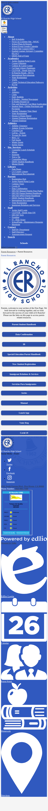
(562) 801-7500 (21, 489)
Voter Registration (19, 77)
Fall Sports (16, 140)
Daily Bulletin (18, 97)
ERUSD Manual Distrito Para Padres (27, 191)
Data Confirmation (19, 188)
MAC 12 (15, 138)
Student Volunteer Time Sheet (24, 111)
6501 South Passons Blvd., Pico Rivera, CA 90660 (22, 486)
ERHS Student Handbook (23, 162)
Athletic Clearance (19, 126)
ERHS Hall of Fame (20, 56)
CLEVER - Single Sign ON (23, 213)
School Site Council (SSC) (23, 49)
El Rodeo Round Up (20, 102)
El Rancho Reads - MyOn (23, 73)
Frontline (15, 217)
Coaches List (17, 130)
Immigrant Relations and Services (26, 205)
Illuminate (16, 224)
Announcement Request (22, 234)
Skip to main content (9, 2)
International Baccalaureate (23, 75)
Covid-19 (16, 186)
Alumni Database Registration (24, 118)
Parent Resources (8, 252)
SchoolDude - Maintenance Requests (27, 222)
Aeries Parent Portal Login (23, 181)
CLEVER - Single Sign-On (23, 70)
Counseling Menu (19, 159)
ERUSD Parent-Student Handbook (26, 193)
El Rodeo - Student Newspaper (25, 99)
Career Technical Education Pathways (28, 82)
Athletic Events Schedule (22, 128)
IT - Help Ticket (18, 220)
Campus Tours (18, 184)
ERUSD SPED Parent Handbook (26, 196)
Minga (14, 152)
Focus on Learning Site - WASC (25, 42)
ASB (14, 90)
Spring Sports (17, 145)
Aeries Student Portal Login (23, 61)
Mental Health (18, 164)
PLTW (14, 85)
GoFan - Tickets (18, 133)
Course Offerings (19, 63)
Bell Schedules (18, 39)
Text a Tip (16, 157)
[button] (10, 36)
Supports (15, 154)
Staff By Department (20, 230)
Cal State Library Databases (23, 68)
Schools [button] (24, 243)
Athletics (15, 92)
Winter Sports (17, 142)
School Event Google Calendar (25, 46)
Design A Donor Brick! (21, 116)
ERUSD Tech (18, 215)
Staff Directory (18, 232)
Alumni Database (19, 121)
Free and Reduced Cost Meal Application (29, 104)
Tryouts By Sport (19, 135)
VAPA (14, 80)
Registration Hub (19, 179)
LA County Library (20, 171)
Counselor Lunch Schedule (23, 150)
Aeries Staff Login (19, 210)
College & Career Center (22, 66)
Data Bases (16, 169)
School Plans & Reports (22, 44)
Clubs (14, 94)
